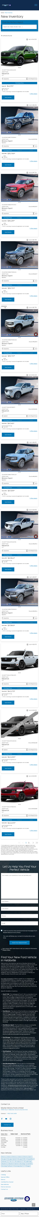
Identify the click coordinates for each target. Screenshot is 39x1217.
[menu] (36, 5)
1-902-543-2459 (12, 1113)
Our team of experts (7, 978)
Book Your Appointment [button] (19, 942)
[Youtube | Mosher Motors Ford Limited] (6, 1119)
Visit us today (28, 1088)
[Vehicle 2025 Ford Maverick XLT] (19, 54)
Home (2, 12)
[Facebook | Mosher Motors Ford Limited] (2, 1119)
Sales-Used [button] (14, 1134)
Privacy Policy (6, 950)
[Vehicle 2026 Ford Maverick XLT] (19, 390)
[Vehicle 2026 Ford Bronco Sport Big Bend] (19, 120)
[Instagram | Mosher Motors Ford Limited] (10, 1119)
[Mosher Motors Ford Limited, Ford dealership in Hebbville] (7, 5)
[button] (33, 94)
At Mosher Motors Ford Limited (17, 1085)
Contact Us (7, 1124)
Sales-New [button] (4, 1134)
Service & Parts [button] (25, 1134)
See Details (8, 97)
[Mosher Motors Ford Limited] (17, 1198)
